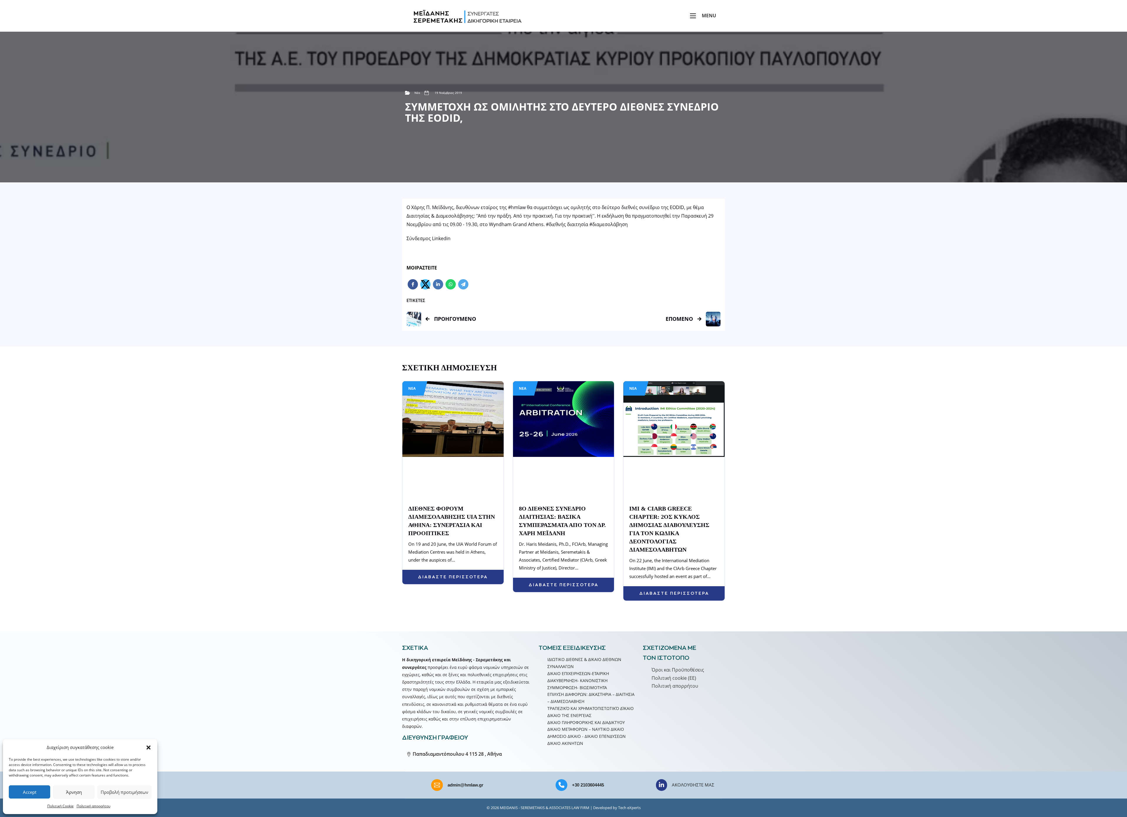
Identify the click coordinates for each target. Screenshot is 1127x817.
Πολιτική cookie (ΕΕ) (674, 678)
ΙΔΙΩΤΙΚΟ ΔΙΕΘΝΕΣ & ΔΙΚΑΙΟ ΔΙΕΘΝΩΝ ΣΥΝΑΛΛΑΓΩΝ (584, 663)
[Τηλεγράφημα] (463, 284)
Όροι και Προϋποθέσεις (678, 670)
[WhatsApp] (451, 284)
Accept (29, 792)
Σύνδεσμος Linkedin (428, 238)
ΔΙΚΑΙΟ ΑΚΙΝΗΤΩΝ (565, 743)
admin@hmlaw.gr (465, 784)
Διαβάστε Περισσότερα (453, 577)
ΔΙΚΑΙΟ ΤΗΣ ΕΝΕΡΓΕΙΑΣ (569, 715)
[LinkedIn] (438, 284)
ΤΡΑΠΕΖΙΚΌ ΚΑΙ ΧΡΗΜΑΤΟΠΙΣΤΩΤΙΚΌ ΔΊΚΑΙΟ (590, 708)
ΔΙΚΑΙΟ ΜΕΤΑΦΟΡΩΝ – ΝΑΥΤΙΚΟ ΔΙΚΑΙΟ (585, 729)
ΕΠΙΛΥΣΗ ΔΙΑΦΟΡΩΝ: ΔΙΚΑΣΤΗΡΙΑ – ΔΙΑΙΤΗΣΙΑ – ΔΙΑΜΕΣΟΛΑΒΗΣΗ (591, 697)
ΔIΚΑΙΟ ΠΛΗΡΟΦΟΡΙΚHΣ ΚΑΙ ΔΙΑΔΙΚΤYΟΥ (586, 722)
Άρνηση (74, 792)
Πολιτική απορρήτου (93, 806)
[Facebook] (413, 284)
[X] (425, 284)
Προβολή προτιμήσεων (124, 792)
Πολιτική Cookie (60, 806)
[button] (148, 747)
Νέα (417, 93)
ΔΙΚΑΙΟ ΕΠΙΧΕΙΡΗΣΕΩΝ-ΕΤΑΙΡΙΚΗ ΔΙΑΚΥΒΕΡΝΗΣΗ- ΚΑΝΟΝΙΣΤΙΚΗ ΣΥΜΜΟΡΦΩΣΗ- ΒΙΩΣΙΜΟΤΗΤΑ (578, 680)
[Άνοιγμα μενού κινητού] (693, 15)
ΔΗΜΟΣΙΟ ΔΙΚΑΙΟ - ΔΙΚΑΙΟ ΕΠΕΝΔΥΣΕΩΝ (586, 736)
